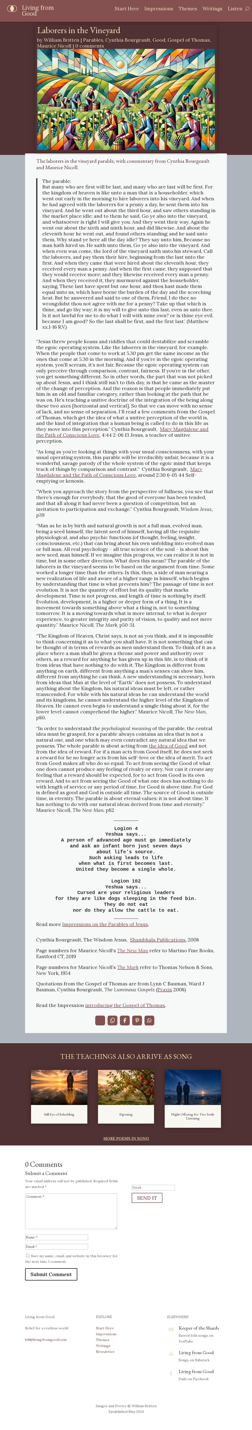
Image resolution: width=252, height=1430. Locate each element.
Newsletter (105, 1351)
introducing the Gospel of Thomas (125, 1005)
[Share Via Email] (100, 1020)
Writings (212, 9)
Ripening (126, 1114)
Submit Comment (51, 1274)
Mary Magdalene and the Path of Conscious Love (119, 472)
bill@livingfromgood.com (45, 1339)
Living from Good (196, 1352)
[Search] (247, 8)
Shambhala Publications (158, 940)
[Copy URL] (112, 1020)
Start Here (127, 9)
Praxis (165, 989)
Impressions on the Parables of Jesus (105, 924)
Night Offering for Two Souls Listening (192, 1116)
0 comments (89, 46)
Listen (235, 9)
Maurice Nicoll (54, 46)
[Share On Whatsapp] (149, 1020)
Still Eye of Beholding (59, 1114)
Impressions (158, 9)
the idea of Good (168, 746)
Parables (93, 40)
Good (159, 40)
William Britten (61, 40)
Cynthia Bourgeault (127, 40)
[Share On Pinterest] (137, 1020)
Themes (188, 9)
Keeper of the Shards (199, 1328)
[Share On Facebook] (125, 1020)
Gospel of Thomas (189, 40)
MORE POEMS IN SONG (126, 1138)
